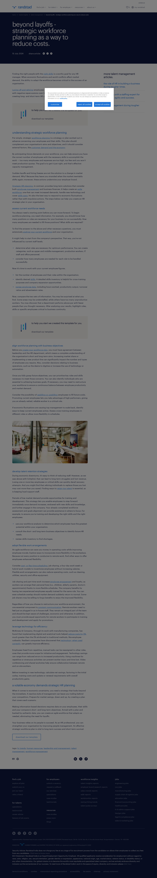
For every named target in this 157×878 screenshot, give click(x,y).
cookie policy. (63, 98)
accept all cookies (102, 104)
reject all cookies (84, 104)
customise (55, 104)
